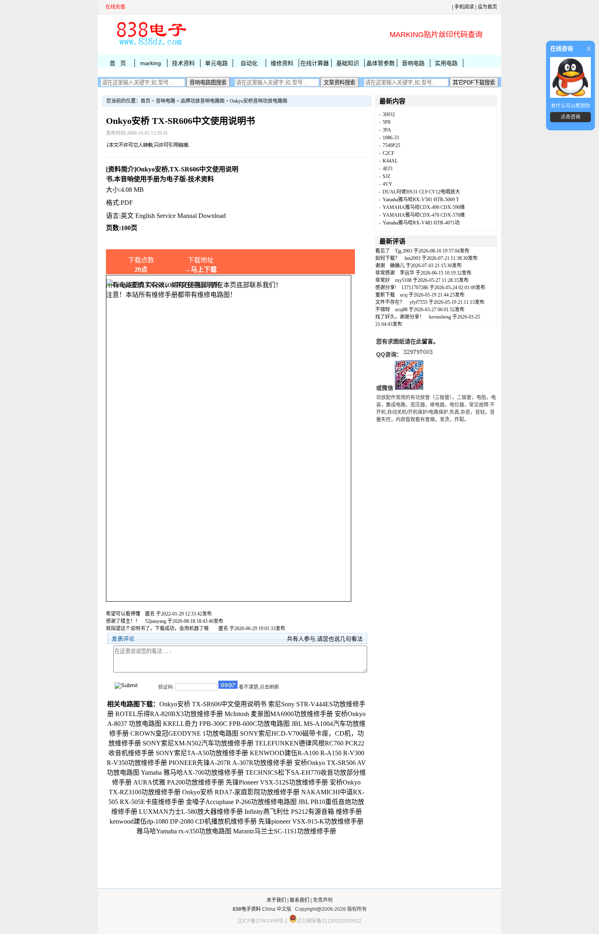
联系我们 (299, 900)
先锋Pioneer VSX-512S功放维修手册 (277, 782)
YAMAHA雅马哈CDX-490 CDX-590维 (424, 207)
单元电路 (216, 63)
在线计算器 (314, 63)
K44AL (390, 161)
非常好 (382, 280)
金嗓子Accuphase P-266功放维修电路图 (241, 801)
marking (150, 63)
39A (387, 130)
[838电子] (151, 45)
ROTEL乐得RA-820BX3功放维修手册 (169, 713)
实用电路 (446, 63)
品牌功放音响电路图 (203, 101)
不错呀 (382, 309)
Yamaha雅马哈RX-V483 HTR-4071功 (421, 223)
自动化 (249, 63)
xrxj (403, 295)
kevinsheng (440, 317)
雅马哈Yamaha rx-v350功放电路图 (184, 831)
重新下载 (385, 295)
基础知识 (347, 63)
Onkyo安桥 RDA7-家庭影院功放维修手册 (241, 792)
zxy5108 (403, 280)
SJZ (386, 176)
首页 (145, 101)
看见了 (382, 251)
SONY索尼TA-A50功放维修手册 (202, 752)
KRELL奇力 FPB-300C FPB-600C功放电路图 (226, 723)
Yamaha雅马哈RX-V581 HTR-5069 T (421, 199)
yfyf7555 (418, 302)
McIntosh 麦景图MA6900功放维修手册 (279, 713)
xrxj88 (401, 309)
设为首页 (487, 7)
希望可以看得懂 (123, 614)
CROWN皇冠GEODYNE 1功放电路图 (184, 733)
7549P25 (391, 145)
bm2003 (413, 258)
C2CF (388, 153)
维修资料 (282, 63)
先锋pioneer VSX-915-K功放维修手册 (310, 821)
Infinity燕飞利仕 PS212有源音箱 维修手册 (303, 811)
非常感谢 (385, 273)
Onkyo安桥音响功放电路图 (258, 101)
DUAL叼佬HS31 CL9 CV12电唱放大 (421, 192)
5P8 (386, 122)
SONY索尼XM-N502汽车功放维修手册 (198, 743)
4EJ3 (387, 168)
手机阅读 (464, 7)
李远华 (407, 273)
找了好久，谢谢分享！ (399, 317)
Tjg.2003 (403, 251)
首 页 (118, 63)
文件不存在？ (390, 302)
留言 (427, 341)
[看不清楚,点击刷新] (228, 685)
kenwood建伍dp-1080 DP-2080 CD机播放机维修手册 (183, 821)
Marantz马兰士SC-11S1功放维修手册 (284, 831)
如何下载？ (387, 258)
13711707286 (414, 287)
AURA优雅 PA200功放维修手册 (178, 782)
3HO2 (389, 114)
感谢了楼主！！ (123, 621)
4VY (387, 184)
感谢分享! (385, 287)
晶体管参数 (380, 63)
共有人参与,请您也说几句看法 (325, 638)
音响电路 (413, 63)
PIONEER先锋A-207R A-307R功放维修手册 (231, 762)
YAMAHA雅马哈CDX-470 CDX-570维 (424, 215)
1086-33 (391, 138)
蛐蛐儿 (397, 265)
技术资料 (183, 63)
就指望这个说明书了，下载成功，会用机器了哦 (160, 628)
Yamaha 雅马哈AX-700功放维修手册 (192, 772)
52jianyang (155, 621)
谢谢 (380, 265)
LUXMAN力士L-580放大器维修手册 (191, 811)
